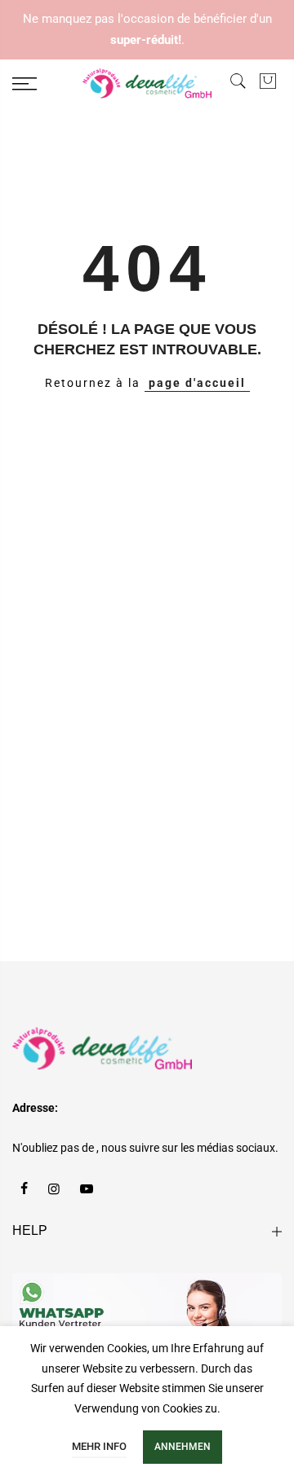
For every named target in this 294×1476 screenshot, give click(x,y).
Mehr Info (99, 1446)
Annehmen (182, 1446)
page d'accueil (197, 382)
